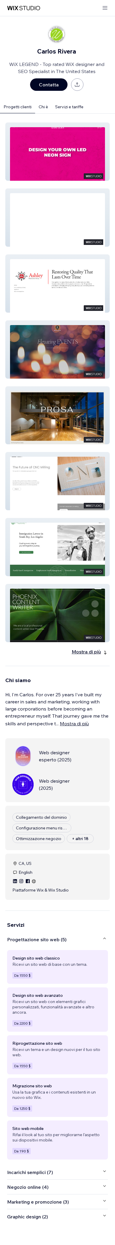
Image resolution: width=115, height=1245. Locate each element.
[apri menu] (105, 8)
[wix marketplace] (23, 8)
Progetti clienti (18, 106)
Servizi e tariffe (69, 106)
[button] (57, 151)
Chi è (43, 106)
